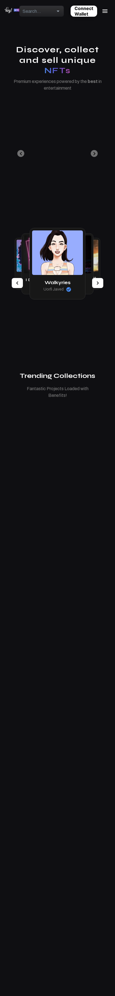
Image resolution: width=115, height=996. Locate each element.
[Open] (58, 11)
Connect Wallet (84, 11)
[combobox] (37, 11)
